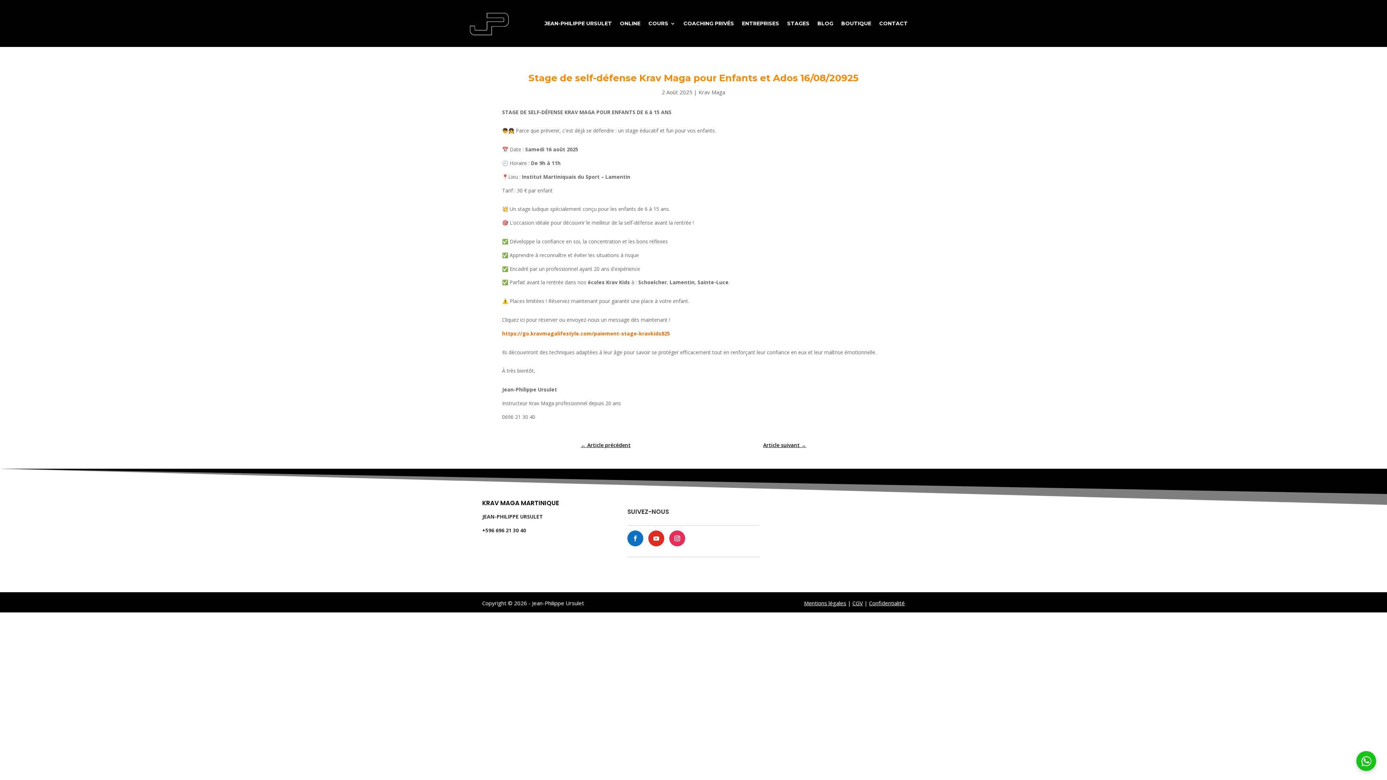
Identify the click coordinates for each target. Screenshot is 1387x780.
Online (630, 23)
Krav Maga (712, 92)
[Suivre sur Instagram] (677, 538)
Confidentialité (887, 603)
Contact (893, 23)
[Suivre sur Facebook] (635, 538)
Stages (798, 23)
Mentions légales (825, 603)
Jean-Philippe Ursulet (578, 23)
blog (825, 23)
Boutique (856, 23)
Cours (658, 23)
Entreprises (760, 23)
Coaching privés (708, 23)
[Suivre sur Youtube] (656, 538)
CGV (857, 603)
